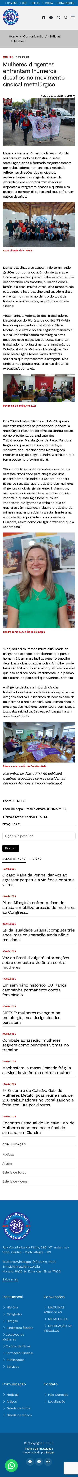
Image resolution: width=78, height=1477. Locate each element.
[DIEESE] (29, 3)
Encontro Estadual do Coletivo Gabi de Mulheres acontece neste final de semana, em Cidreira (38, 1127)
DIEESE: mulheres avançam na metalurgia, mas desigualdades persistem (31, 1017)
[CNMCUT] (5, 3)
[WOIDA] (42, 3)
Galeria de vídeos (15, 1181)
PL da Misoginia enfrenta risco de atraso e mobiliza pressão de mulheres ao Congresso (38, 907)
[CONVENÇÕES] (55, 3)
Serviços (12, 1366)
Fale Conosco (57, 1395)
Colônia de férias (18, 1346)
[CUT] (20, 3)
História (12, 1307)
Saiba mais (10, 1279)
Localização (56, 1401)
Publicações (15, 1360)
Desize (50, 1452)
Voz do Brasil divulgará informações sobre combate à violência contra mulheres (35, 962)
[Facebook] (44, 18)
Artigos (7, 1163)
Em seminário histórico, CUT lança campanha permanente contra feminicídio (34, 990)
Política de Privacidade (39, 1448)
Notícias (8, 1154)
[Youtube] (51, 18)
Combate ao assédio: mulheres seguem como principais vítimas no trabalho (35, 1045)
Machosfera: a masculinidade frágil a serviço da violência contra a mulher (36, 1070)
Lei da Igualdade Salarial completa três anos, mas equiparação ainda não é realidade (38, 935)
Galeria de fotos (14, 1172)
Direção (12, 1321)
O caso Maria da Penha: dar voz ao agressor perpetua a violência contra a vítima (38, 880)
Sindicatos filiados (19, 1328)
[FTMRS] (11, 1465)
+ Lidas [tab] (35, 858)
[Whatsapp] (59, 18)
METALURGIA (58, 1319)
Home (13, 36)
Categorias (14, 1314)
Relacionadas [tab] (14, 858)
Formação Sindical (19, 1353)
